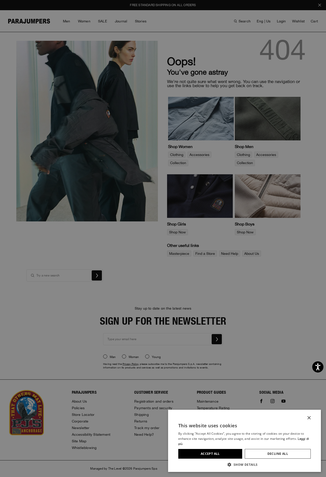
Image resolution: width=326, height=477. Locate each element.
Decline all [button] (277, 454)
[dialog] (163, 238)
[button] (244, 464)
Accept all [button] (210, 454)
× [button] (309, 418)
